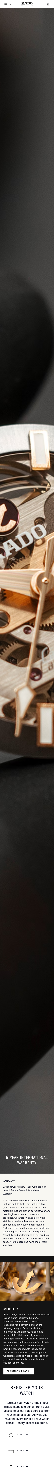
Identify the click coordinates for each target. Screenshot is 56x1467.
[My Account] (48, 4)
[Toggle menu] (5, 4)
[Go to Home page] (27, 4)
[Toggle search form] (11, 4)
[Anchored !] (27, 1281)
